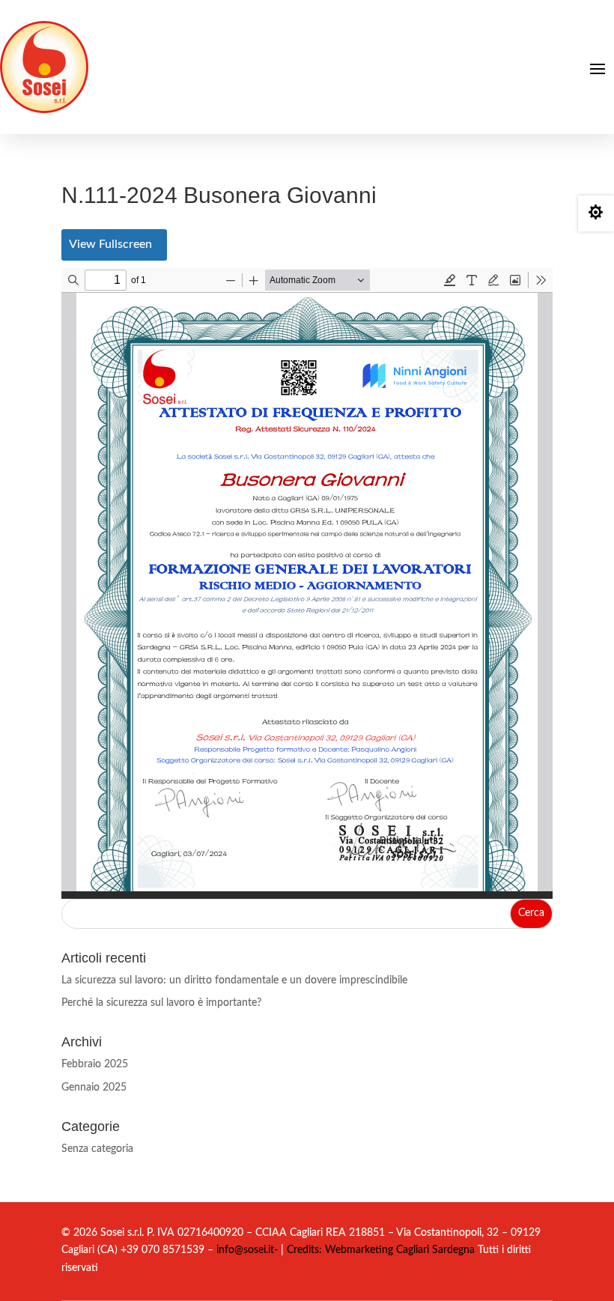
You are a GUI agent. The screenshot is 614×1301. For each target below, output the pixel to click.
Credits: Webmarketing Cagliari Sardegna (379, 1250)
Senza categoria (97, 1149)
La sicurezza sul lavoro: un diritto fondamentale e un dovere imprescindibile (234, 980)
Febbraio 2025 (94, 1064)
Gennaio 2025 (94, 1087)
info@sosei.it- (247, 1250)
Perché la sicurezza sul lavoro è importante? (161, 1003)
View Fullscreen (110, 244)
